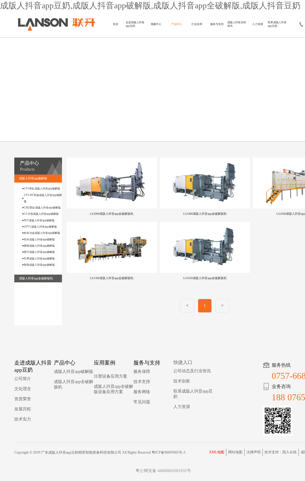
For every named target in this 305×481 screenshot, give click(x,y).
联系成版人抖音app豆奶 (277, 24)
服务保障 (141, 371)
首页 (115, 24)
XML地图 (216, 452)
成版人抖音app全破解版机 (73, 384)
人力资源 (257, 24)
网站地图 (235, 452)
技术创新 (181, 381)
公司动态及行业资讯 (192, 371)
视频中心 (156, 24)
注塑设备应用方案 (110, 376)
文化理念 (22, 389)
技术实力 (22, 419)
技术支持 (141, 381)
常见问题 (141, 402)
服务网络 (141, 392)
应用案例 (104, 363)
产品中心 (176, 24)
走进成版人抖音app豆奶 (135, 24)
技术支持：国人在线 (280, 452)
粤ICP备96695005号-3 (168, 452)
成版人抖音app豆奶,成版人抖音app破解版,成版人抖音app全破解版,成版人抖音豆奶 (150, 5)
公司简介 (22, 378)
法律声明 (253, 452)
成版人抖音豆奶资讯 (236, 24)
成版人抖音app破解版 (73, 371)
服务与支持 (217, 24)
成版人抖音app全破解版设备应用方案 (113, 389)
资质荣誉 (22, 399)
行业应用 (197, 24)
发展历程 (22, 409)
